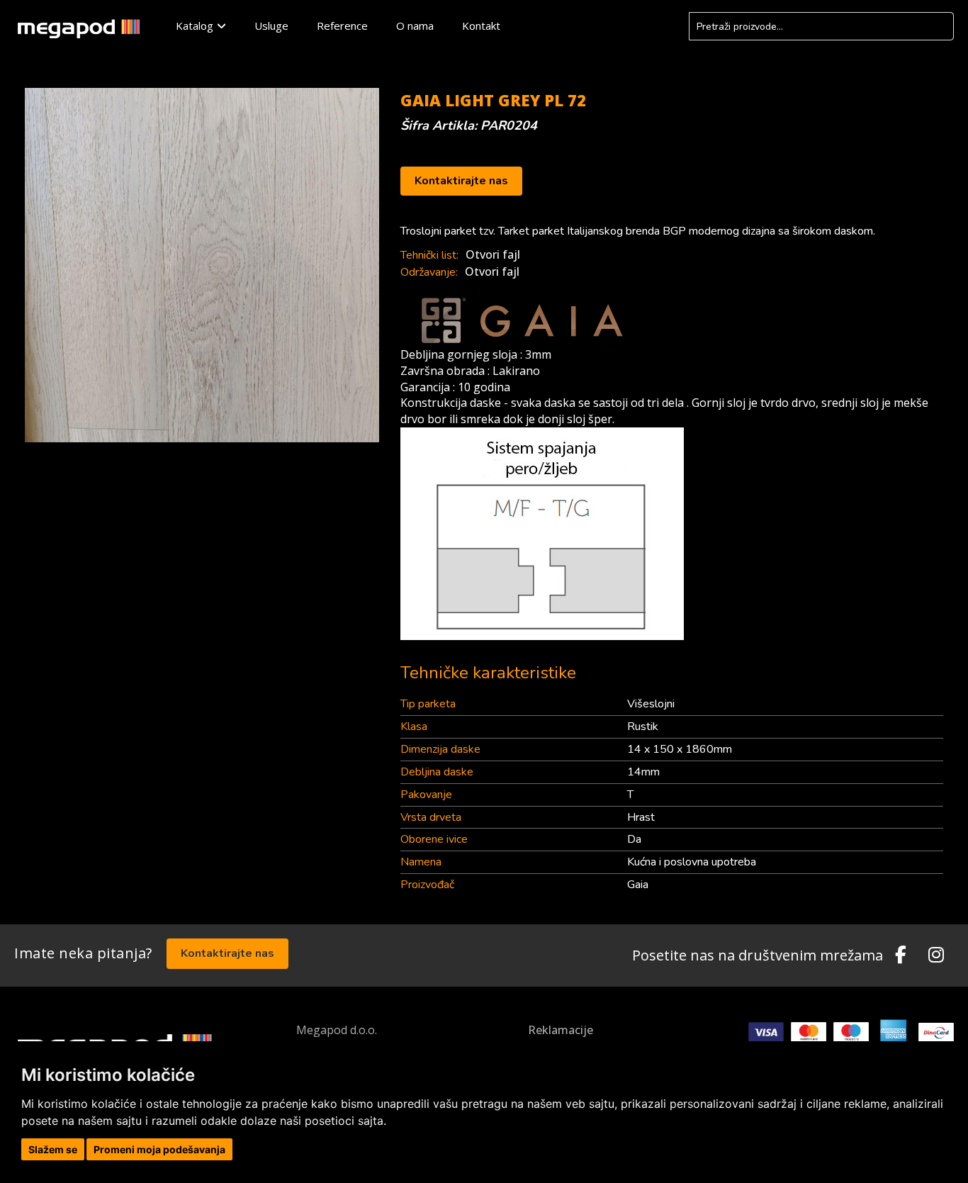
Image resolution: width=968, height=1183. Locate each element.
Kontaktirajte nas (461, 181)
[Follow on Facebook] (900, 955)
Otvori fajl (493, 254)
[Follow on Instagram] (936, 955)
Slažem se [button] (52, 1149)
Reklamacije (560, 1030)
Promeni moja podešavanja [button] (159, 1149)
